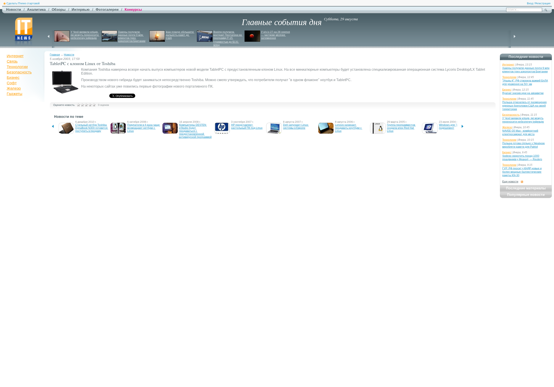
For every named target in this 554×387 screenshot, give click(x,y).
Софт (12, 83)
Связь (12, 61)
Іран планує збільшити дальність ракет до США (180, 35)
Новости (69, 54)
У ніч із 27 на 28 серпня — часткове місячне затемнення (276, 35)
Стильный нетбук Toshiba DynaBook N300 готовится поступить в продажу (91, 128)
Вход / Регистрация (539, 3)
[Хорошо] (90, 105)
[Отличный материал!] (94, 105)
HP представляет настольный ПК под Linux (247, 126)
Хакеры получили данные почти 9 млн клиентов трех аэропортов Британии (131, 36)
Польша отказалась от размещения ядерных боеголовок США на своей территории (524, 106)
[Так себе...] (86, 105)
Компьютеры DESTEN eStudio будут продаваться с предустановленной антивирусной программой (195, 131)
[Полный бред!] (78, 105)
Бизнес (13, 77)
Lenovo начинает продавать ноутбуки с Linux (348, 128)
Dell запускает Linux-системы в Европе (296, 126)
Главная (55, 54)
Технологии (17, 67)
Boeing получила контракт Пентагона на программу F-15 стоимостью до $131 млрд (227, 38)
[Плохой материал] (82, 105)
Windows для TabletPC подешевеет (453, 126)
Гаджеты (14, 94)
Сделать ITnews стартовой (23, 3)
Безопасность (19, 72)
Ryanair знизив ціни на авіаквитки (523, 93)
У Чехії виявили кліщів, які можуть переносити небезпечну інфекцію (85, 35)
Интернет (15, 56)
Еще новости (510, 181)
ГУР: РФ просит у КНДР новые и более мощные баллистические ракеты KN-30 (522, 172)
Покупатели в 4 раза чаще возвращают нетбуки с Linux (143, 128)
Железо (14, 88)
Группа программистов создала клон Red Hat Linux (401, 128)
